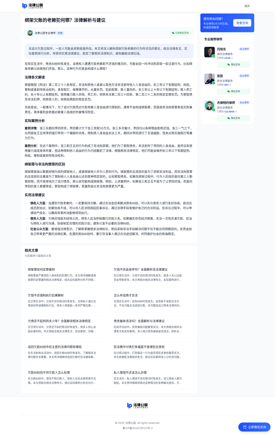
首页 (247, 5)
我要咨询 (242, 23)
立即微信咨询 (257, 427)
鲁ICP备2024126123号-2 (138, 428)
